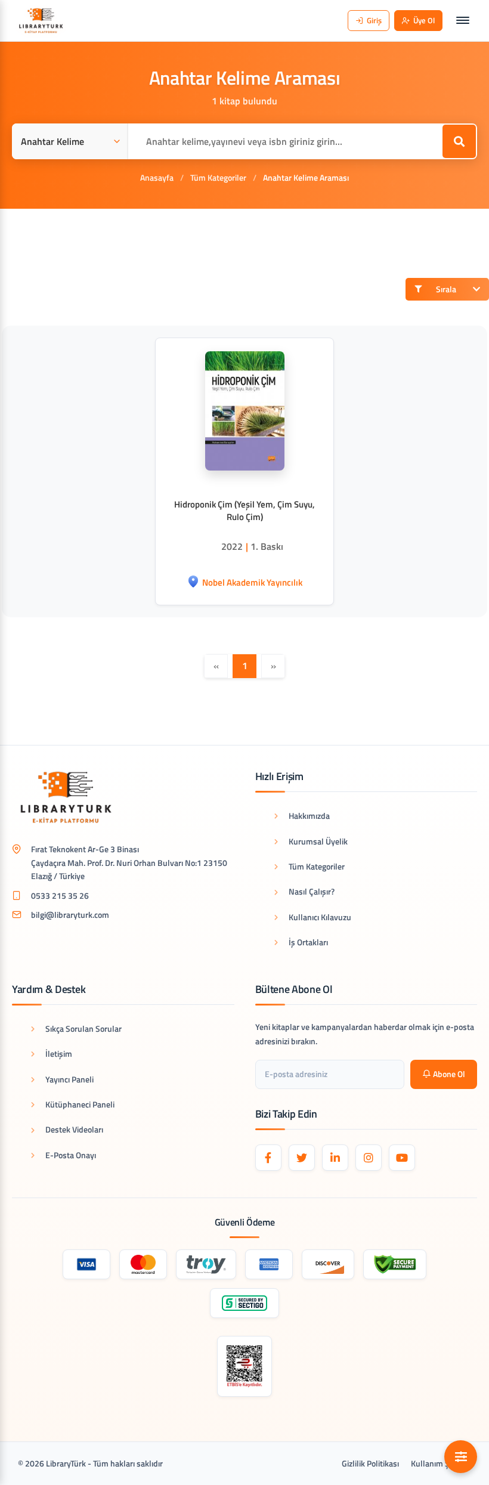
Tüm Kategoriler (218, 177)
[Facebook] (268, 1157)
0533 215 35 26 (60, 895)
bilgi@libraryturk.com (70, 914)
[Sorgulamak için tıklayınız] (245, 1366)
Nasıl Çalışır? (312, 891)
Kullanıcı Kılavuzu (320, 917)
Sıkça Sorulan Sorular (83, 1028)
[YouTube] (402, 1157)
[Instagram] (368, 1157)
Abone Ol (449, 1074)
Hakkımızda (309, 815)
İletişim (58, 1053)
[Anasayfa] (41, 20)
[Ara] (459, 141)
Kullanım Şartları (441, 1463)
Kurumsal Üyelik (318, 841)
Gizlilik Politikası (370, 1463)
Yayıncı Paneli (69, 1079)
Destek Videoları (74, 1129)
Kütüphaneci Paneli (79, 1104)
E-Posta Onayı (70, 1155)
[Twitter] (302, 1157)
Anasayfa (157, 177)
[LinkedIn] (335, 1157)
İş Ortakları (308, 942)
